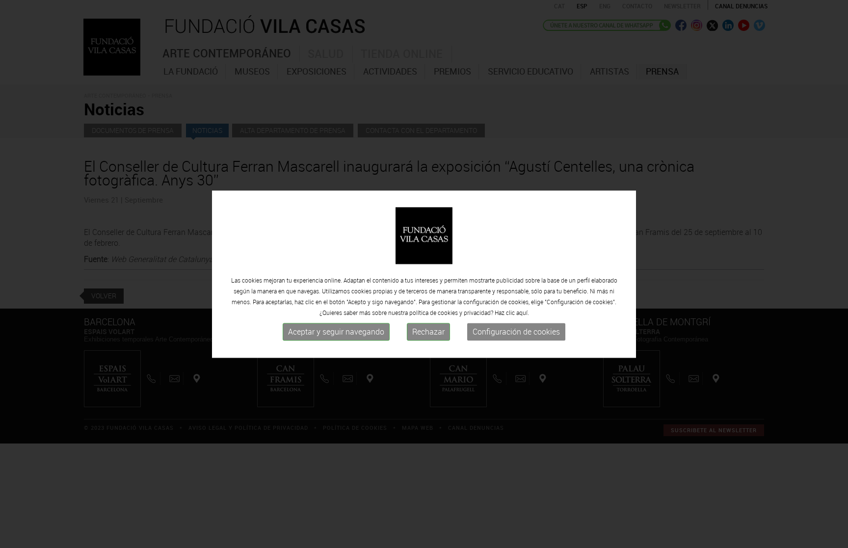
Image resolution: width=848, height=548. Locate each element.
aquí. (522, 313)
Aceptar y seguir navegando (336, 332)
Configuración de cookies (516, 332)
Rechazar (428, 332)
